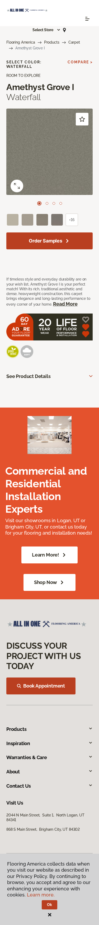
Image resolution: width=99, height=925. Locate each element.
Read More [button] (65, 304)
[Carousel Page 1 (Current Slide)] (39, 203)
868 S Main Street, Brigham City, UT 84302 (43, 829)
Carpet (74, 42)
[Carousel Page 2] (47, 203)
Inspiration (18, 743)
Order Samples (45, 241)
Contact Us (18, 786)
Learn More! (45, 555)
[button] (46, 29)
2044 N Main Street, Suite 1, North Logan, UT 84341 (45, 817)
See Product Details (28, 376)
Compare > (80, 62)
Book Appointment (44, 686)
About (13, 771)
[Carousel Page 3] (54, 203)
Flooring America (20, 42)
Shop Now (45, 582)
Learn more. (41, 895)
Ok (49, 905)
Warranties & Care (26, 757)
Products (51, 42)
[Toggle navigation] (87, 18)
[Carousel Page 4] (60, 203)
